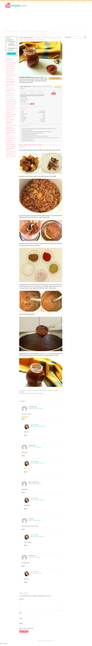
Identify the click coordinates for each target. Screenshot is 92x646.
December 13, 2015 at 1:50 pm (35, 408)
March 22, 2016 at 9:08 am (34, 483)
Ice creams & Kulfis (11, 99)
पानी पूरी (48, 353)
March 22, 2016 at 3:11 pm (34, 520)
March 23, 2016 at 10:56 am (37, 499)
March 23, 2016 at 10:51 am (37, 536)
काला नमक (24, 120)
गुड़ (22, 115)
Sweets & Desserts (11, 156)
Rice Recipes (9, 140)
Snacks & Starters (11, 146)
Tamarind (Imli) (39, 393)
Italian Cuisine (9, 106)
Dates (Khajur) (30, 393)
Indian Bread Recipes (11, 101)
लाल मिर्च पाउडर (24, 114)
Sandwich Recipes (10, 144)
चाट (29, 353)
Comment (21, 599)
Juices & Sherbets (10, 108)
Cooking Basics (10, 71)
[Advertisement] (61, 17)
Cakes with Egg (10, 64)
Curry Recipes (9, 73)
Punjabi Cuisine (10, 136)
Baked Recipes (9, 60)
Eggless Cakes (10, 88)
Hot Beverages (10, 97)
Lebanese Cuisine (10, 114)
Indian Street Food (11, 103)
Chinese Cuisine (10, 66)
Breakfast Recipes (11, 62)
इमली (23, 112)
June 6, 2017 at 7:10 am (36, 573)
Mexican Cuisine (10, 119)
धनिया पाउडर (24, 117)
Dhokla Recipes (10, 79)
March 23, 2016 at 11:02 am (37, 463)
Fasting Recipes (10, 93)
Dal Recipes (9, 77)
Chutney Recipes (30, 390)
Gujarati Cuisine (10, 95)
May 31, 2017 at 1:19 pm (34, 557)
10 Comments (40, 40)
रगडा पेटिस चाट (42, 353)
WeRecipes (18, 8)
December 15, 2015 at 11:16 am (38, 426)
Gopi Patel (33, 424)
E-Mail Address (11, 48)
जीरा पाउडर (24, 118)
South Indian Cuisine (11, 151)
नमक (23, 121)
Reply (25, 435)
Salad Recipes (9, 142)
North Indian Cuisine (41, 390)
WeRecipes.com (51, 640)
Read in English (55, 78)
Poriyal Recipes (10, 130)
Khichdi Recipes (10, 110)
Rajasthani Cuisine (11, 138)
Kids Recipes (9, 112)
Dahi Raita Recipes (10, 75)
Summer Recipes (10, 154)
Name (21, 612)
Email (20, 618)
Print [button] (53, 94)
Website (21, 623)
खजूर (23, 111)
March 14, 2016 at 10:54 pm (34, 446)
